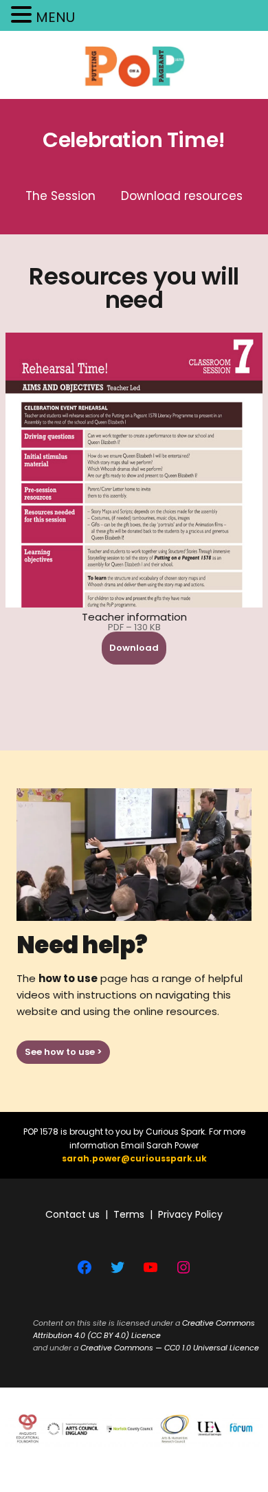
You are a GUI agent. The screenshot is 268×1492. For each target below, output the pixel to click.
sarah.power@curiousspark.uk (134, 1158)
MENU (55, 17)
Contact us (72, 1214)
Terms (128, 1214)
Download (134, 647)
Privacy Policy (190, 1214)
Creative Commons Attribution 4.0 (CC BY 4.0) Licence (144, 1329)
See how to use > (63, 1051)
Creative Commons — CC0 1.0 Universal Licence (169, 1347)
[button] (23, 16)
